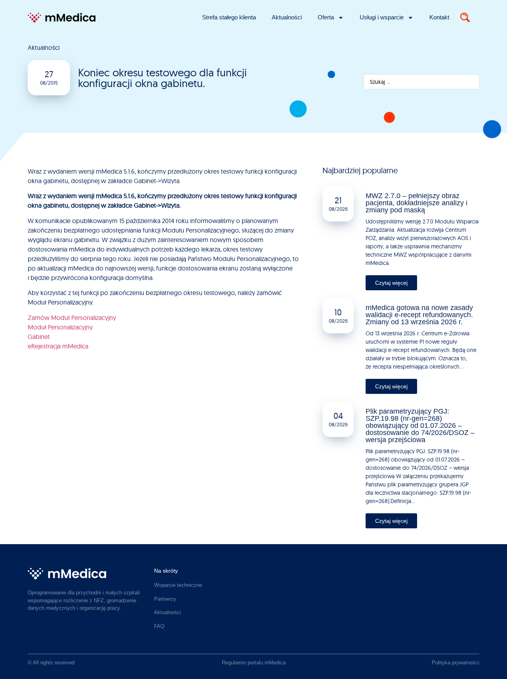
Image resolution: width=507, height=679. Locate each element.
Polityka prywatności (455, 663)
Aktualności (287, 17)
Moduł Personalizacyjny (60, 327)
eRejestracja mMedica (58, 346)
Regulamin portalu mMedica (254, 663)
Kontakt (439, 17)
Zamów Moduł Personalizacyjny (72, 318)
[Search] (465, 17)
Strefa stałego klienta (229, 17)
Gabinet (39, 336)
